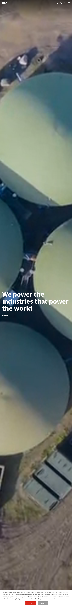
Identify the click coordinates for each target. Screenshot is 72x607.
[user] (61, 3)
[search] (57, 3)
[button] (5, 315)
